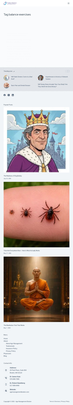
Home (6, 338)
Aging (20, 33)
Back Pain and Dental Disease (20, 85)
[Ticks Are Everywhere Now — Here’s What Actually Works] (36, 214)
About (6, 341)
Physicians (7, 353)
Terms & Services (55, 401)
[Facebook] (5, 95)
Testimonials (10, 346)
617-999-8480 (14, 385)
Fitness (8, 35)
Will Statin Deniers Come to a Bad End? (21, 78)
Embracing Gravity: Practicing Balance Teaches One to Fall (18, 40)
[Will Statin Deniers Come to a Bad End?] (6, 78)
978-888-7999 (14, 379)
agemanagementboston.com (19, 392)
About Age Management (14, 343)
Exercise (25, 33)
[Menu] (68, 3)
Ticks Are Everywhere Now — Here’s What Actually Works (22, 250)
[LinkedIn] (13, 95)
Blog (5, 356)
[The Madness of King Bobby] (36, 140)
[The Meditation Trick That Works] (36, 289)
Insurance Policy (11, 348)
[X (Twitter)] (9, 95)
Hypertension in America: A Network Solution (57, 78)
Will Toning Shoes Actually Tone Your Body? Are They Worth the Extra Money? (52, 85)
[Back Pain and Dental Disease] (6, 85)
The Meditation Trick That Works (14, 325)
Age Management (11, 33)
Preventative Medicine (19, 35)
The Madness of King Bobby (13, 176)
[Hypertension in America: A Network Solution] (41, 78)
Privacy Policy (11, 351)
